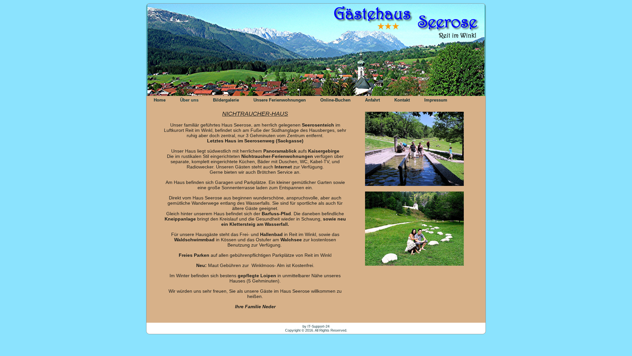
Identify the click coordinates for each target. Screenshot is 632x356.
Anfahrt (372, 100)
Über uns (189, 100)
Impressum (435, 100)
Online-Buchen (335, 100)
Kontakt (402, 100)
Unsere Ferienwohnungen (279, 100)
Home (160, 100)
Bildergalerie (226, 100)
